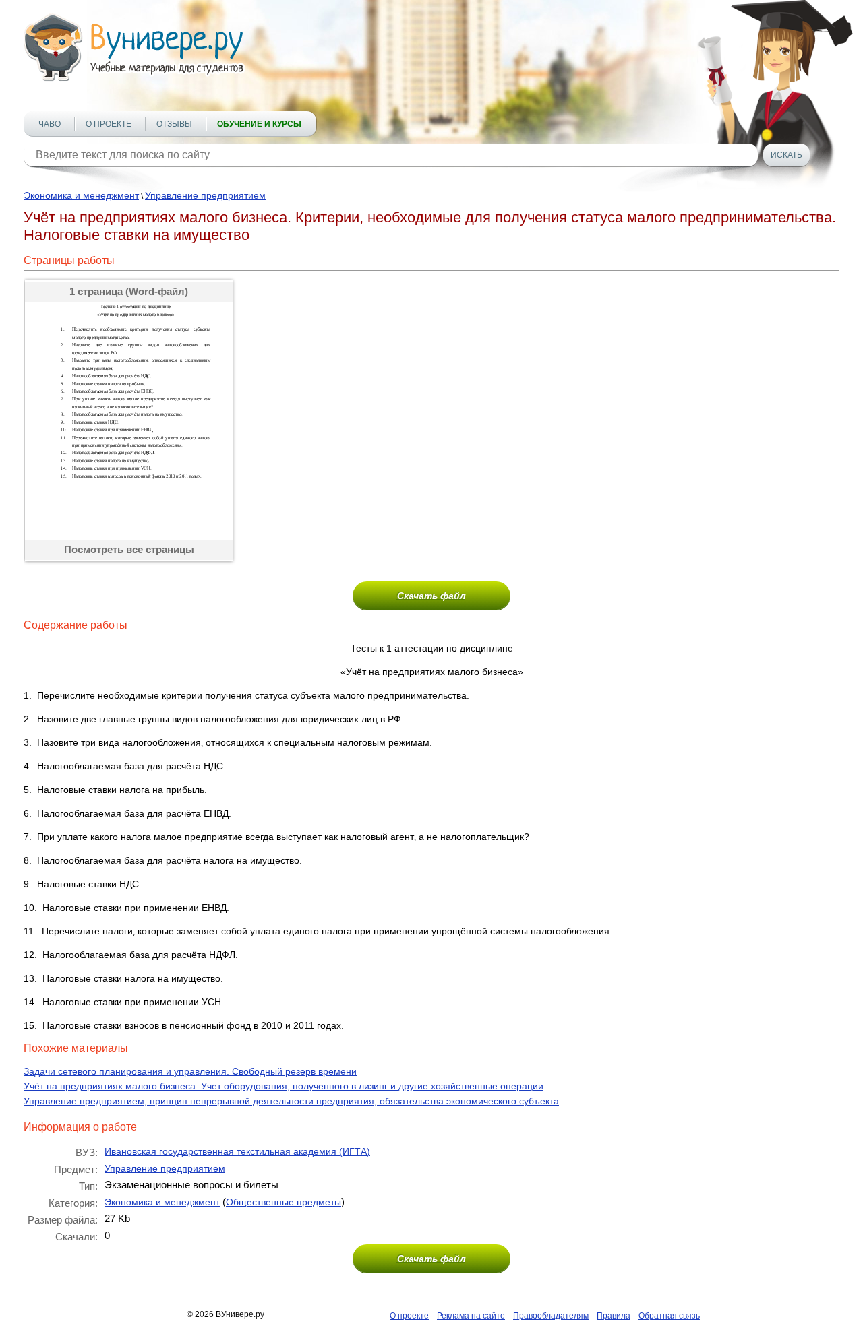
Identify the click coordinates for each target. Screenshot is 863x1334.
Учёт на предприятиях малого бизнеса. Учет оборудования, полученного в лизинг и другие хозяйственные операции (283, 1086)
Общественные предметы (283, 1202)
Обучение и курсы (259, 124)
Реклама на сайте (471, 1316)
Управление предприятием (205, 195)
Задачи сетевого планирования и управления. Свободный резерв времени (190, 1071)
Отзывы (174, 124)
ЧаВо (49, 124)
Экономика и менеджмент (81, 195)
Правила (613, 1316)
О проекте (108, 124)
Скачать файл (431, 595)
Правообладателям (551, 1316)
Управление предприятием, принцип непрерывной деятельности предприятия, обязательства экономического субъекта (291, 1100)
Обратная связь (669, 1316)
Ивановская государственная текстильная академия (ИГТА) (237, 1151)
